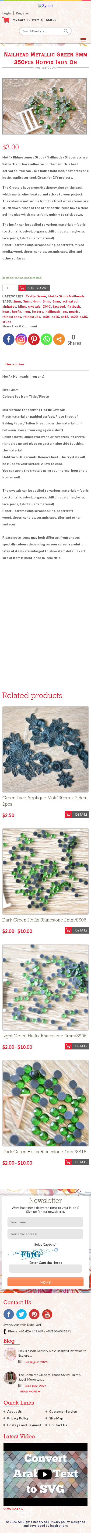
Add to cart (38, 288)
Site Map (56, 1418)
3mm (27, 301)
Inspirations (59, 1525)
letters (37, 311)
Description (14, 364)
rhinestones (11, 317)
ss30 (83, 317)
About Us (14, 1411)
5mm (46, 301)
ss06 (45, 317)
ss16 (64, 317)
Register (22, 13)
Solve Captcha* (45, 1244)
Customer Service (63, 1411)
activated (69, 301)
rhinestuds (31, 317)
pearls (74, 311)
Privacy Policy (17, 1418)
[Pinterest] (34, 339)
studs (6, 322)
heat (6, 311)
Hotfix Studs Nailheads (66, 296)
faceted (59, 306)
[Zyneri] (45, 6)
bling (22, 306)
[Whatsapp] (46, 339)
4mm (36, 301)
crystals (34, 306)
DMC (47, 306)
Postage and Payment (24, 1425)
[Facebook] (8, 339)
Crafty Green (36, 296)
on (65, 311)
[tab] (14, 363)
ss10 (55, 317)
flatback (73, 306)
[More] (59, 339)
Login (6, 13)
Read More (28, 1391)
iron (27, 311)
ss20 (73, 317)
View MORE (12, 1509)
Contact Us (58, 1425)
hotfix (16, 311)
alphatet (9, 306)
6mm (56, 301)
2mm (17, 301)
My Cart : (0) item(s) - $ (34, 20)
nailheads (53, 311)
